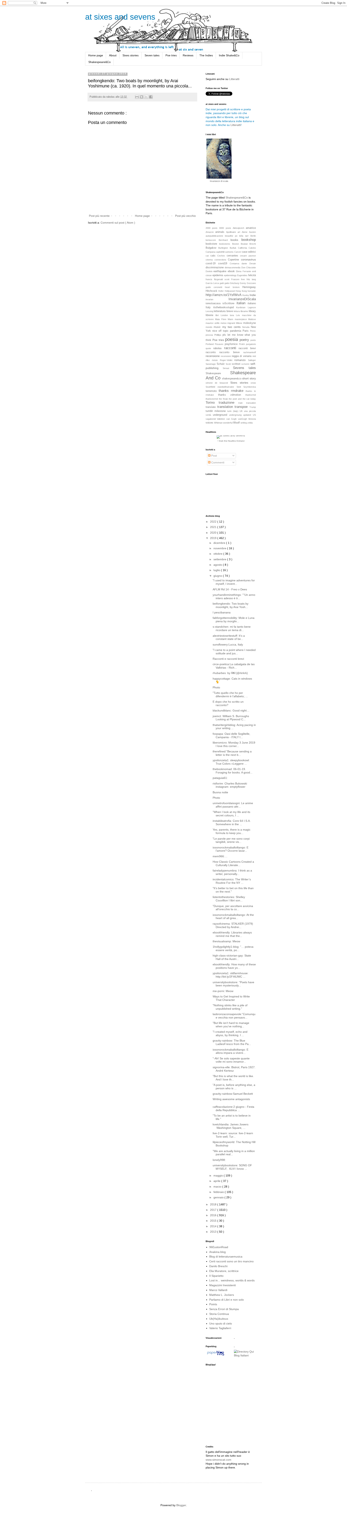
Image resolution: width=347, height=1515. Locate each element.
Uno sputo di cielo (220, 1323)
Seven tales (152, 55)
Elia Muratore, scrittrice (224, 1271)
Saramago (211, 364)
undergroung (236, 415)
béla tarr (244, 236)
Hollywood (230, 291)
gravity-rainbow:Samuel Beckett (233, 1093)
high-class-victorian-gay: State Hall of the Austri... (232, 957)
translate (211, 407)
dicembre (219, 542)
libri (218, 315)
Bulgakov (212, 247)
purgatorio (251, 344)
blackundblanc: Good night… (231, 710)
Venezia (252, 419)
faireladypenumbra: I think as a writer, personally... (232, 872)
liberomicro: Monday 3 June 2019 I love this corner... (234, 744)
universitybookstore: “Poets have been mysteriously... (233, 984)
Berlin (253, 236)
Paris (246, 330)
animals (220, 232)
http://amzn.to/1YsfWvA (224, 295)
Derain (252, 263)
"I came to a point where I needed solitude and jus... (234, 651)
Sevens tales (244, 368)
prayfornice (232, 344)
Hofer (221, 291)
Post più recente (99, 215)
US (254, 415)
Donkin (209, 271)
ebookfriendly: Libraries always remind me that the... (232, 934)
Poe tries (171, 55)
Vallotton (221, 419)
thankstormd (212, 399)
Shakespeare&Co (99, 62)
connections (221, 259)
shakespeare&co (232, 378)
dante (245, 263)
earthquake (220, 271)
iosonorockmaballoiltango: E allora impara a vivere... (230, 1051)
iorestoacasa (214, 303)
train (242, 403)
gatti (222, 283)
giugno (218, 575)
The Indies (206, 55)
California (243, 248)
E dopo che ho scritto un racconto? (228, 703)
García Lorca (213, 283)
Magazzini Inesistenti (222, 1285)
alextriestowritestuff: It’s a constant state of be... (229, 637)
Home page (95, 55)
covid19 (224, 263)
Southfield (211, 387)
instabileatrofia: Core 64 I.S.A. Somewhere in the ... (232, 822)
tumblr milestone (216, 411)
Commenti (217, 462)
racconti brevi (247, 348)
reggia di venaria (242, 356)
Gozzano (251, 283)
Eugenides (242, 275)
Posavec (220, 344)
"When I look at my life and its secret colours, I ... (231, 813)
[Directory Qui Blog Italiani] (245, 1355)
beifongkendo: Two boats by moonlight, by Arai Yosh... (230, 605)
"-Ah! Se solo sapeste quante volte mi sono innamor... (231, 1060)
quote (209, 348)
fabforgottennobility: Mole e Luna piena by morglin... (233, 619)
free (244, 279)
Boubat (245, 244)
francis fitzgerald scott (218, 279)
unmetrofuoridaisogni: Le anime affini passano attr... (233, 805)
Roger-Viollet (227, 360)
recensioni (226, 356)
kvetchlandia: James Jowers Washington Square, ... (232, 1126)
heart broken (233, 287)
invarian (217, 299)
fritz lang (251, 279)
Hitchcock (212, 291)
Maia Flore (221, 319)
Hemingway (249, 287)
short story (249, 378)
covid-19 (212, 263)
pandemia (236, 330)
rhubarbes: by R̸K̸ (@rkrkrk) (230, 673)
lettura (237, 311)
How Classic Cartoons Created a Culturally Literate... (233, 863)
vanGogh (243, 419)
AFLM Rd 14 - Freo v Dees (230, 589)
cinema (210, 259)
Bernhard (225, 240)
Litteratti (234, 79)
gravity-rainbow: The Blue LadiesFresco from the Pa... (232, 1042)
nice (215, 330)
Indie (253, 295)
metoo (224, 323)
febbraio (219, 1192)
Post (213, 455)
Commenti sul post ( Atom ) (118, 222)
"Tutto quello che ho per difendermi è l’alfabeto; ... (230, 694)
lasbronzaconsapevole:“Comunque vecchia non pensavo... (234, 1015)
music (218, 327)
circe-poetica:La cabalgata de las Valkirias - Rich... (234, 666)
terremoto (212, 391)
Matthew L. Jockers (221, 1294)
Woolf (237, 422)
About (112, 55)
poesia (232, 339)
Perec (253, 331)
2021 (213, 527)
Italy (209, 307)
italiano (252, 303)
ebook (232, 271)
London (225, 315)
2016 (213, 1215)
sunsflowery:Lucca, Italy (228, 644)
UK (242, 411)
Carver (238, 252)
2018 (213, 1204)
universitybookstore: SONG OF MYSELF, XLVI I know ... (232, 1167)
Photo (216, 687)
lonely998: (219, 1159)
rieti (254, 356)
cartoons (229, 252)
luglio (217, 570)
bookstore (212, 243)
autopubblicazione (215, 236)
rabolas (218, 348)
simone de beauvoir (218, 383)
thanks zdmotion (231, 394)
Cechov (222, 255)
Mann (231, 319)
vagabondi (211, 419)
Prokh (242, 344)
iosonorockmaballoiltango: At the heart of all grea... (233, 916)
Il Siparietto (216, 1275)
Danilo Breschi (218, 1266)
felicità (252, 275)
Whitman (218, 423)
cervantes (233, 255)
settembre (220, 559)
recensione (213, 356)
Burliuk (234, 248)
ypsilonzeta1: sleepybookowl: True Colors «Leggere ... (231, 762)
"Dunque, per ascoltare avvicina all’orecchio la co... (233, 907)
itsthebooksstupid (224, 307)
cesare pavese (248, 255)
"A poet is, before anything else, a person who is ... (234, 1086)
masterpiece (241, 319)
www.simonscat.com (218, 1459)
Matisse (252, 319)
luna (233, 315)
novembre (220, 548)
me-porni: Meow (223, 991)
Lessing (210, 311)
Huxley (246, 295)
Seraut (228, 368)
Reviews (188, 55)
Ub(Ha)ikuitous (218, 1318)
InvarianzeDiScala (242, 299)
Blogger (181, 1505)
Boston (236, 244)
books (236, 239)
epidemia (218, 275)
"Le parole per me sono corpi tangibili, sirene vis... (231, 840)
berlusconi (212, 240)
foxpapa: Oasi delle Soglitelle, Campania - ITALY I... (231, 735)
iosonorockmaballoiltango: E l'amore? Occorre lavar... (230, 849)
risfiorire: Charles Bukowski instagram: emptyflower (230, 785)
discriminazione (215, 267)
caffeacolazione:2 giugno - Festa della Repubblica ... (233, 1108)
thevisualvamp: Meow (226, 941)
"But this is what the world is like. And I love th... (233, 1077)
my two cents (232, 326)
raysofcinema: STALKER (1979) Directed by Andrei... (233, 925)
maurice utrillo (213, 323)
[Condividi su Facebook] (151, 97)
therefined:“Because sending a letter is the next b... (232, 753)
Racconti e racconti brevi (228, 658)
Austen (252, 232)
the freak (224, 399)
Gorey (243, 283)
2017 (213, 1209)
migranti (231, 323)
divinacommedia (233, 267)
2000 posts (212, 228)
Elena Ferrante (244, 271)
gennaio (219, 1197)
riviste (216, 360)
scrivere (245, 364)
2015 (213, 1220)
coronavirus (248, 259)
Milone (239, 323)
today (253, 399)
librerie (210, 315)
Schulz (221, 364)
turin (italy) (233, 411)
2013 (213, 1231)
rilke (209, 360)
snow (253, 383)
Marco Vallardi (218, 1290)
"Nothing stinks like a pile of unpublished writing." (230, 1007)
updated (248, 415)
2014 (213, 1226)
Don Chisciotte (248, 267)
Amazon (210, 232)
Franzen (236, 279)
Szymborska (249, 387)
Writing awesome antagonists (231, 1099)
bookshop (248, 240)
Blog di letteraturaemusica (225, 1256)
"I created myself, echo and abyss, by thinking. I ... (230, 1033)
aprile (217, 1181)
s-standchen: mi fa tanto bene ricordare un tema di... (232, 628)
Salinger (252, 360)
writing (244, 423)
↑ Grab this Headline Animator (231, 441)
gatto (227, 283)
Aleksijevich (239, 228)
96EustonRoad (218, 1247)
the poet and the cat (239, 399)
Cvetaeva (236, 263)
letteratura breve (224, 311)
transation (251, 403)
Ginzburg (235, 283)
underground (221, 414)
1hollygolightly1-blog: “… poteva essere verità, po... (233, 948)
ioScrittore (229, 303)
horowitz (252, 291)
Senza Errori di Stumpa (224, 1309)
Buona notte (220, 792)
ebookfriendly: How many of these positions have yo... (234, 966)
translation (226, 407)
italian (242, 303)
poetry (245, 340)
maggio (218, 1175)
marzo (217, 1186)
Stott (240, 387)
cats (213, 255)
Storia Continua (219, 1313)
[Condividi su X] (146, 97)
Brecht (252, 244)
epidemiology (230, 275)
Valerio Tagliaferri (220, 1328)
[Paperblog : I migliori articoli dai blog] (216, 1355)
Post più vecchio (185, 215)
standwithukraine (226, 387)
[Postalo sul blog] (142, 97)
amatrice (251, 228)
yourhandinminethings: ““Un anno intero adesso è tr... (234, 596)
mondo (210, 327)
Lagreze (252, 307)
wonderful (228, 423)
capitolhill (220, 252)
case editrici (249, 251)
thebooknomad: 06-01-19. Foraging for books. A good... (232, 770)
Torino (212, 402)
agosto (218, 564)
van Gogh (232, 419)
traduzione (228, 402)
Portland (210, 344)
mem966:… (220, 856)
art (240, 232)
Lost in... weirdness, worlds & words (232, 1280)
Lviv (239, 315)
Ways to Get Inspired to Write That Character (231, 998)
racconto (212, 352)
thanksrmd (250, 395)
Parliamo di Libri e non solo (226, 1299)
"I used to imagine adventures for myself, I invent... (234, 582)
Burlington (224, 248)
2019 (213, 538)
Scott (229, 364)
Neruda (246, 327)
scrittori (237, 364)
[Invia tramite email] (137, 97)
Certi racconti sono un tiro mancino (231, 1261)
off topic (224, 330)
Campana (211, 252)
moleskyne (249, 323)
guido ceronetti (215, 287)
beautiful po (232, 236)
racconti (231, 348)
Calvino (252, 248)
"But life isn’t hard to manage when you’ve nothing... (231, 1024)
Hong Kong (242, 291)
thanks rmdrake (232, 391)
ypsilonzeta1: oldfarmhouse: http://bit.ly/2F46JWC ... (230, 975)
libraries (245, 311)
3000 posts (226, 228)
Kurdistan (242, 307)
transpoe (242, 407)
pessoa (210, 335)
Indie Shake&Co (229, 55)
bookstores (225, 244)
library (252, 311)
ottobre (218, 553)
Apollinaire (232, 232)
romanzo (241, 360)
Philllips (218, 335)
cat (208, 255)
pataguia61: (220, 777)
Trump (252, 407)
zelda (250, 423)
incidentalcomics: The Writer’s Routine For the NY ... (232, 881)
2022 (213, 521)
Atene (245, 232)
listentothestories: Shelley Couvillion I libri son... (229, 898)
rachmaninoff (249, 352)
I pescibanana (222, 612)
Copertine (234, 259)
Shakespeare (218, 373)
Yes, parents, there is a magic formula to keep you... (231, 831)
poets (253, 340)
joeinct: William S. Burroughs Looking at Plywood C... (231, 717)
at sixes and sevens (120, 16)
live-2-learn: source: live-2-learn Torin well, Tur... (233, 1135)
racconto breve (231, 352)
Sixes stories (130, 55)
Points (213, 1304)
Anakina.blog (217, 1252)
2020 (213, 532)
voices (210, 422)
